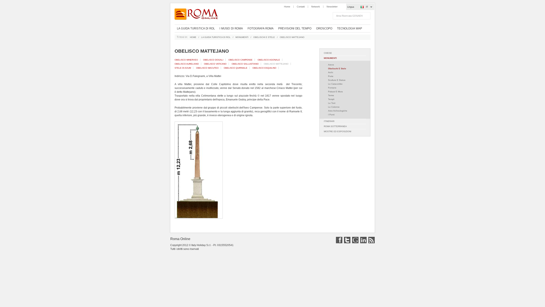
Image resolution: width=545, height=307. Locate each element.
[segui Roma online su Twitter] (346, 242)
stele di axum (183, 68)
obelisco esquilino (264, 68)
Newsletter (332, 6)
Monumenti (241, 37)
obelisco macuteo (207, 68)
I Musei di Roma (231, 28)
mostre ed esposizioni (337, 131)
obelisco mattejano (276, 64)
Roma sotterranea (335, 126)
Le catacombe (335, 84)
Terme (331, 95)
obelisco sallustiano (245, 64)
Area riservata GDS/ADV (349, 15)
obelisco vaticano (215, 64)
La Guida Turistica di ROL (196, 28)
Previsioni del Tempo (294, 28)
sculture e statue (337, 80)
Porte (330, 76)
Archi (330, 72)
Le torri (331, 103)
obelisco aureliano (187, 64)
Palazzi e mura (335, 91)
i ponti (331, 114)
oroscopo (324, 28)
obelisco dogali (213, 60)
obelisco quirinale (235, 68)
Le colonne (334, 107)
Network (315, 6)
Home (287, 6)
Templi (331, 99)
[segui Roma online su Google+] (355, 242)
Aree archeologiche (337, 111)
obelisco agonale (269, 60)
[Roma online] (198, 14)
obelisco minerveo (186, 60)
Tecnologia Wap (349, 28)
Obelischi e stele (264, 37)
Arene (331, 65)
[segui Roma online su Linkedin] (363, 242)
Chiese (328, 53)
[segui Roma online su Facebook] (338, 242)
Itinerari (329, 121)
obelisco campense (240, 60)
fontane (332, 88)
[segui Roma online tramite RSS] (371, 242)
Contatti (301, 6)
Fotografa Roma (261, 28)
